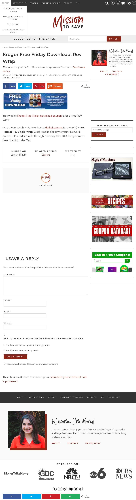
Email (7, 311)
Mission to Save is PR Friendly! (13, 18)
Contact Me (13, 24)
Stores (34, 3)
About (5, 3)
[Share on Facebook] (12, 496)
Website (8, 323)
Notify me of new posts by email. (22, 350)
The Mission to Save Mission (13, 10)
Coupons (46, 155)
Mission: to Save (68, 23)
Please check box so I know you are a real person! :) (31, 364)
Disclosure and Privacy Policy (13, 31)
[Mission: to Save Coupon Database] (112, 243)
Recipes (68, 3)
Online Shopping (51, 3)
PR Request (112, 74)
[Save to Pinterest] (51, 496)
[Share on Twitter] (31, 496)
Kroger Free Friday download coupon (39, 115)
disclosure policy (11, 78)
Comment (9, 274)
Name (7, 300)
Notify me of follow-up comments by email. (28, 345)
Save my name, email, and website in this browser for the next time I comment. (43, 338)
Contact (117, 71)
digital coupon (54, 127)
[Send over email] (70, 496)
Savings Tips (19, 3)
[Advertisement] (46, 219)
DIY (77, 3)
